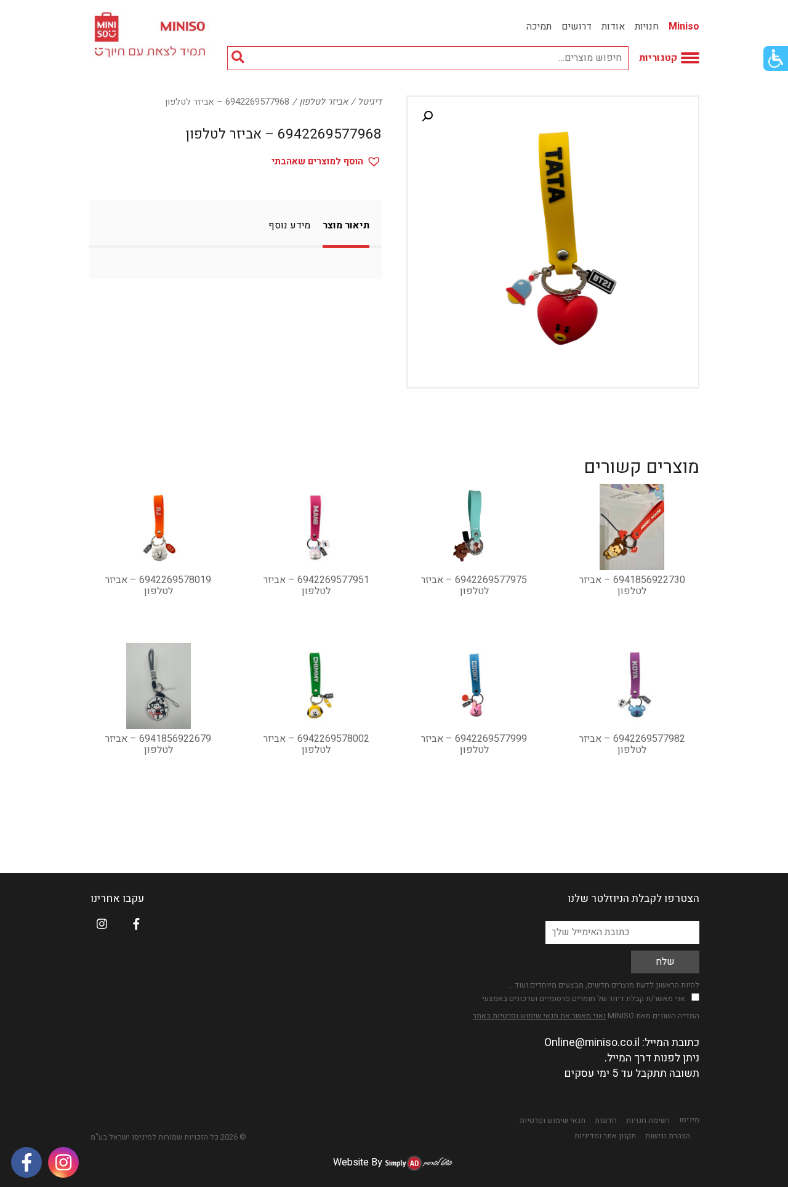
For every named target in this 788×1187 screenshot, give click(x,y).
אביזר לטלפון (323, 101)
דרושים (576, 26)
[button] (427, 116)
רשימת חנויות (648, 1120)
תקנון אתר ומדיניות (605, 1135)
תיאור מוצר (346, 225)
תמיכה (539, 26)
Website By (357, 1162)
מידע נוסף (289, 225)
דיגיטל (370, 101)
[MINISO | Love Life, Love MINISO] (152, 35)
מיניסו (689, 1119)
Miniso (684, 26)
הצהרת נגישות (667, 1135)
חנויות (647, 26)
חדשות (606, 1120)
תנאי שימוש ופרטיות (552, 1120)
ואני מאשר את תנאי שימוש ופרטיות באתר (539, 1015)
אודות (613, 26)
